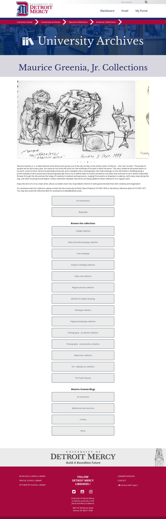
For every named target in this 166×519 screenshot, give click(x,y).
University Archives (50, 22)
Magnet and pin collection (83, 287)
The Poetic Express (83, 378)
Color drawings (83, 253)
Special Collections (78, 22)
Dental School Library (30, 481)
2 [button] (81, 161)
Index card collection (83, 276)
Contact (122, 481)
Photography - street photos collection (83, 344)
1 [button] (77, 161)
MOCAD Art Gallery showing (83, 299)
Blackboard (107, 11)
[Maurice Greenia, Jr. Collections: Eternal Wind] (76, 119)
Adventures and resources (83, 408)
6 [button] (94, 161)
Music (83, 431)
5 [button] (91, 161)
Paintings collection (83, 310)
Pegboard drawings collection (83, 321)
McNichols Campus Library (32, 476)
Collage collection (83, 231)
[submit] (147, 2)
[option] (76, 119)
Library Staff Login (129, 485)
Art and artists (83, 397)
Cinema (83, 419)
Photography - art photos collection (83, 332)
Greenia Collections (106, 22)
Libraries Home (24, 22)
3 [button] (84, 161)
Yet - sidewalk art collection (83, 366)
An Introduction (83, 201)
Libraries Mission (126, 476)
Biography (83, 212)
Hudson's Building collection (83, 265)
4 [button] (88, 161)
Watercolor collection (83, 355)
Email (125, 11)
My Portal (141, 11)
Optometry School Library (32, 485)
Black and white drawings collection (83, 242)
